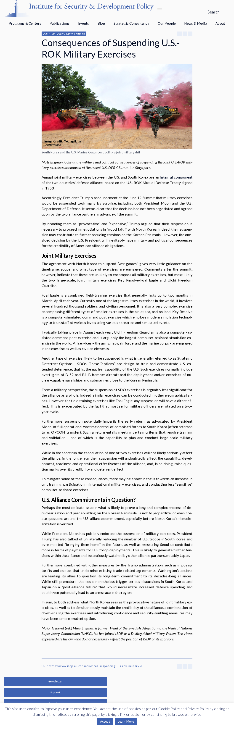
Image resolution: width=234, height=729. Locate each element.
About (220, 23)
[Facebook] (179, 34)
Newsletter (55, 681)
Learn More (126, 721)
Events (83, 23)
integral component (176, 177)
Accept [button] (105, 721)
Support (55, 692)
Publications (60, 23)
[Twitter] (185, 34)
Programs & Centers (25, 23)
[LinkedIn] (190, 34)
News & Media (195, 23)
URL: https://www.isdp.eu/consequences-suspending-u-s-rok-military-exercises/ (93, 666)
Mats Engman (75, 34)
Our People (167, 23)
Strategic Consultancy (131, 23)
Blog (101, 23)
